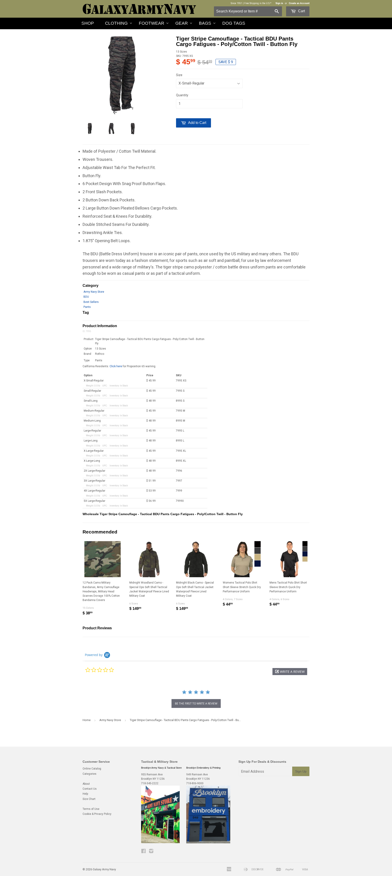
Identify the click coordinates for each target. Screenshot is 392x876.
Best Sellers (91, 302)
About (86, 783)
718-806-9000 (194, 783)
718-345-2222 (149, 783)
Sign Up (300, 771)
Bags (205, 23)
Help (85, 793)
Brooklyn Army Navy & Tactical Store (161, 767)
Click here (116, 366)
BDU (86, 296)
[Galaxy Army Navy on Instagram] (151, 851)
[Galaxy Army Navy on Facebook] (143, 851)
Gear (181, 23)
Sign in (279, 3)
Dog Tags (233, 23)
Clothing (116, 23)
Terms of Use (91, 809)
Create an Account (299, 3)
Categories (89, 773)
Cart (301, 11)
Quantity (182, 95)
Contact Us (90, 788)
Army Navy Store (93, 291)
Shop (87, 23)
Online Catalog (92, 768)
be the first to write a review (196, 703)
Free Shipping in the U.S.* (257, 3)
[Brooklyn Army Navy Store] (160, 842)
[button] (289, 671)
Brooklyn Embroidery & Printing (203, 767)
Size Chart (89, 799)
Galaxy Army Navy (104, 869)
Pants (87, 307)
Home (87, 720)
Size (179, 75)
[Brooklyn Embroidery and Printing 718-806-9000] (208, 842)
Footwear (151, 23)
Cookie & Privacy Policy (97, 814)
